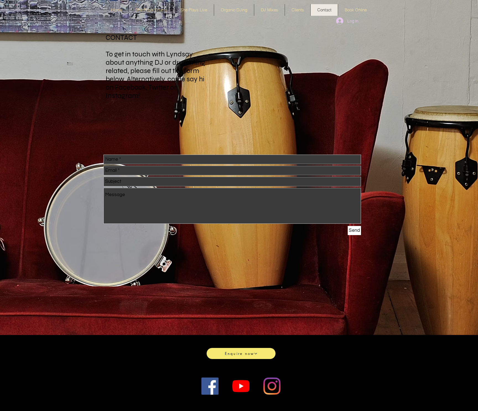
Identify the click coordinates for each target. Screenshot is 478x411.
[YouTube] (241, 386)
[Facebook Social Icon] (210, 386)
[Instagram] (271, 386)
